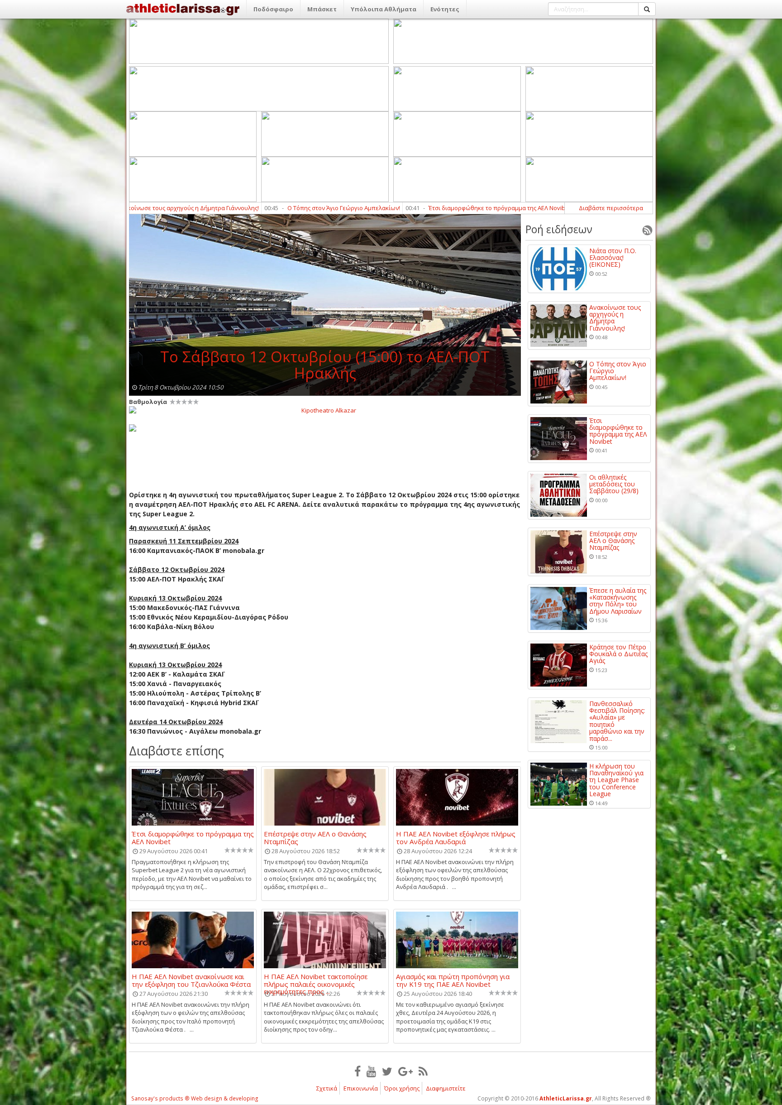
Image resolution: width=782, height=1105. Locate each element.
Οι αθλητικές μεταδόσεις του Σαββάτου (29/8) (614, 484)
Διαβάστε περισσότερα (611, 208)
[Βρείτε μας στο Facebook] (357, 1071)
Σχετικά (326, 1088)
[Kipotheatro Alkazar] (325, 410)
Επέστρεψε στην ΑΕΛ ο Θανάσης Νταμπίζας (315, 837)
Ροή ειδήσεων (558, 229)
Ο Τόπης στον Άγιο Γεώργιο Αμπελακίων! (281, 208)
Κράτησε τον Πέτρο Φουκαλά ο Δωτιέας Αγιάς (618, 654)
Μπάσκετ (322, 9)
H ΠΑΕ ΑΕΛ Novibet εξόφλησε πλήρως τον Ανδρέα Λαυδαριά (455, 837)
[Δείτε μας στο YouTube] (371, 1071)
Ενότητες (444, 9)
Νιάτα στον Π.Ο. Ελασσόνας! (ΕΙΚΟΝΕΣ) (612, 257)
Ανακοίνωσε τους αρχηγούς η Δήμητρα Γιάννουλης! (615, 318)
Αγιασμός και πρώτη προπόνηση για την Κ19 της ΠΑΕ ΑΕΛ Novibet (453, 980)
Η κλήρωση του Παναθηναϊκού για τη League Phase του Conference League (616, 780)
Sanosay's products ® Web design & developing (194, 1098)
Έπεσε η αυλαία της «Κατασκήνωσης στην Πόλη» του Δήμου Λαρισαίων (617, 601)
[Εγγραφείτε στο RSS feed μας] (423, 1071)
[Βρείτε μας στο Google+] (405, 1071)
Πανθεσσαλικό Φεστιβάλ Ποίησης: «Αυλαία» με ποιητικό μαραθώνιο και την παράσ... (617, 721)
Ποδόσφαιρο (273, 9)
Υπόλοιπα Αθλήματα (383, 9)
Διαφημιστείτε (446, 1088)
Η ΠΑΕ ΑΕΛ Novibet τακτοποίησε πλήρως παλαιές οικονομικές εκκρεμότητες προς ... (315, 980)
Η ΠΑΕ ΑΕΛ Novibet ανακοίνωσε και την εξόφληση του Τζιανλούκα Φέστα (191, 980)
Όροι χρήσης (402, 1088)
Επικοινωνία (360, 1088)
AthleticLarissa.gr (565, 1098)
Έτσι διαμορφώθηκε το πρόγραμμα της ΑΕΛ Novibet (437, 208)
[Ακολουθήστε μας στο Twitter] (387, 1071)
